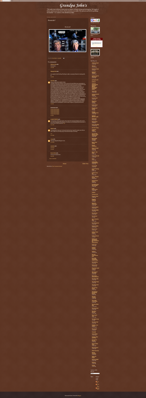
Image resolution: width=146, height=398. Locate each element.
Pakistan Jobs (53, 64)
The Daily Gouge (95, 281)
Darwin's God (94, 98)
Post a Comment (52, 158)
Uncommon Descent (94, 340)
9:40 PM (52, 156)
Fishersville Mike (95, 124)
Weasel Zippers (95, 347)
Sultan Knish (94, 265)
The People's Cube (94, 316)
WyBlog (93, 365)
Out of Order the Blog (95, 220)
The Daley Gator (95, 284)
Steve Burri (98, 389)
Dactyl (98, 382)
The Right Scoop (95, 319)
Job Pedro (53, 80)
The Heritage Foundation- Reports (94, 292)
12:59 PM (52, 142)
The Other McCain (94, 312)
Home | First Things (94, 143)
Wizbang (94, 362)
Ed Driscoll (94, 118)
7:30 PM (52, 103)
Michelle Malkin (95, 210)
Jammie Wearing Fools (95, 169)
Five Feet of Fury (95, 127)
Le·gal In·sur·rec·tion (95, 189)
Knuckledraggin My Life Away (95, 185)
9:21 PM (52, 76)
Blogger (79, 395)
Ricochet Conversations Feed (95, 255)
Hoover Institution (94, 146)
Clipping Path (53, 71)
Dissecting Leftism (94, 102)
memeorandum (95, 207)
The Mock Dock (95, 308)
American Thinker (94, 72)
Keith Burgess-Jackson (95, 181)
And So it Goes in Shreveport (95, 76)
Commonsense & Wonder (95, 95)
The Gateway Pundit (94, 288)
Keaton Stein (53, 153)
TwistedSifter (95, 334)
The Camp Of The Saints (94, 272)
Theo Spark (94, 329)
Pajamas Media (95, 226)
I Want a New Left (95, 155)
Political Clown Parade (95, 233)
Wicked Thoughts (94, 353)
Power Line (94, 244)
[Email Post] (63, 58)
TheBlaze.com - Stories (95, 326)
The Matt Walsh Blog (95, 305)
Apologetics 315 (95, 79)
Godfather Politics (94, 130)
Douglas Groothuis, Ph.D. (95, 112)
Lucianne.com (95, 194)
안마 (51, 133)
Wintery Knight (95, 359)
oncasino (52, 146)
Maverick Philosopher (94, 204)
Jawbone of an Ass (95, 173)
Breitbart (94, 81)
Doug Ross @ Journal (94, 109)
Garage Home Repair (55, 109)
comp (52, 139)
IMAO (93, 159)
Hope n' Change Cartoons (95, 149)
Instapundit (94, 165)
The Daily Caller (95, 278)
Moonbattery (94, 213)
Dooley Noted (94, 105)
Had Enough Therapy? (94, 139)
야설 (64, 123)
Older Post (85, 163)
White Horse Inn (95, 350)
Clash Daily (94, 91)
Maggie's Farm (95, 196)
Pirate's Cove (94, 229)
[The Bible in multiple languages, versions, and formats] (96, 44)
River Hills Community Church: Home (95, 259)
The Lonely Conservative (94, 301)
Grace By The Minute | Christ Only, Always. (95, 134)
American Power (95, 69)
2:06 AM (52, 67)
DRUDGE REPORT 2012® (95, 116)
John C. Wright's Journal (95, 177)
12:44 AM (52, 124)
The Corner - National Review (95, 276)
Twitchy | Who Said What (95, 337)
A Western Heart (95, 63)
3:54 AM (52, 149)
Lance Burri (98, 385)
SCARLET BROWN (54, 119)
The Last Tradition (94, 297)
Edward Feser (94, 121)
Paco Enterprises (95, 223)
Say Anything (95, 262)
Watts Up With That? (95, 344)
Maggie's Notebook (94, 200)
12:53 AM (52, 135)
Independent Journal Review (95, 162)
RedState (94, 251)
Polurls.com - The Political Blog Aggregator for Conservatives (95, 240)
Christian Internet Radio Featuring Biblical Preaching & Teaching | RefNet (95, 86)
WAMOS (52, 128)
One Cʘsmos (94, 216)
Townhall (94, 332)
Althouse (94, 66)
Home (64, 163)
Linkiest (93, 192)
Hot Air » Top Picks (94, 153)
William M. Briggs (94, 357)
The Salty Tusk (95, 322)
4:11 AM (52, 115)
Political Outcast (95, 235)
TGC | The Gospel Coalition (95, 269)
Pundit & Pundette (94, 248)
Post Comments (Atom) (57, 166)
